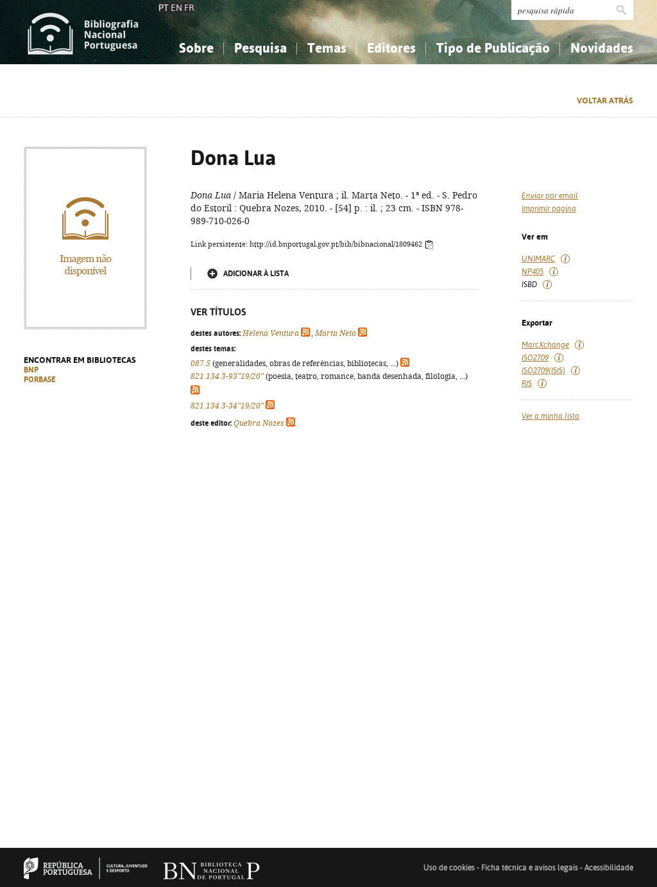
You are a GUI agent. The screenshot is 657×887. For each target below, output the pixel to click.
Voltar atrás (605, 100)
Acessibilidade (608, 867)
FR (189, 8)
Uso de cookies (449, 867)
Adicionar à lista (256, 273)
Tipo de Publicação (493, 48)
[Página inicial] (83, 32)
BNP (31, 369)
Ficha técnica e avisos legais (529, 867)
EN (176, 8)
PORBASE (40, 379)
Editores (391, 48)
